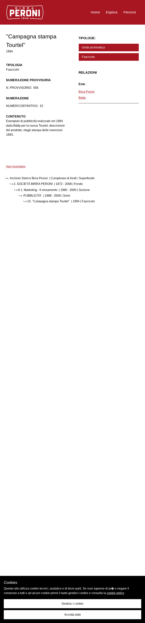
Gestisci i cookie (72, 603)
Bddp (82, 97)
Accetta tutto (72, 614)
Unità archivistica (93, 47)
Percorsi (129, 12)
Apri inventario (15, 166)
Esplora (111, 12)
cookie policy (115, 593)
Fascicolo (88, 56)
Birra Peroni (87, 91)
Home (95, 12)
